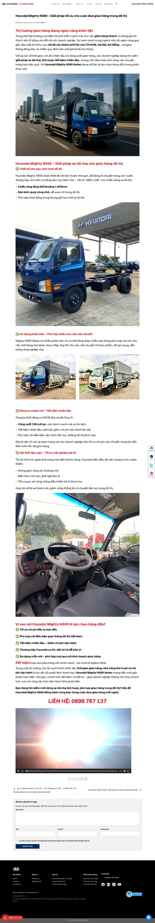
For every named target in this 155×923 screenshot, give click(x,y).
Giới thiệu (108, 4)
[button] (73, 740)
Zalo (151, 467)
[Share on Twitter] (73, 779)
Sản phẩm (67, 4)
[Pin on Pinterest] (82, 779)
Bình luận (20, 810)
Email (61, 829)
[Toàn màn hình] (128, 771)
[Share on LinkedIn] (86, 779)
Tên (18, 829)
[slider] (71, 771)
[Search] (116, 4)
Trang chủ (55, 4)
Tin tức (90, 4)
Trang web (104, 829)
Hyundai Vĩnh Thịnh (112, 878)
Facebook (151, 450)
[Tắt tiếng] (125, 771)
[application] (73, 740)
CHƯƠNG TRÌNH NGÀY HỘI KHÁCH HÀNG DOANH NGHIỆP (113, 790)
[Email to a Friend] (77, 779)
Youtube (151, 475)
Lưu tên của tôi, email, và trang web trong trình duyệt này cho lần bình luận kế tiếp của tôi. (54, 841)
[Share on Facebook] (69, 779)
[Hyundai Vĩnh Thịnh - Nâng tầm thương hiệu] (17, 4)
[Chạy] (18, 771)
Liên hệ (98, 4)
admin (37, 23)
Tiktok (151, 459)
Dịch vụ (79, 4)
